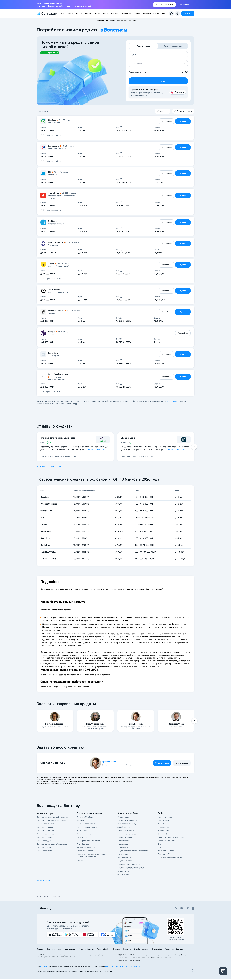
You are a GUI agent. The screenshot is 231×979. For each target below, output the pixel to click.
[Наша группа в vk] (181, 908)
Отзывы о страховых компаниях (171, 837)
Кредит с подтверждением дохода (130, 868)
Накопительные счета (85, 851)
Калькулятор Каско (44, 837)
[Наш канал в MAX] (175, 908)
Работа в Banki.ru (103, 949)
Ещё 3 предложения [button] (49, 278)
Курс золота (82, 860)
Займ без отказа (123, 827)
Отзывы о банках (165, 834)
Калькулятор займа (44, 851)
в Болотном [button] (113, 30)
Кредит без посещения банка (128, 864)
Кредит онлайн (123, 817)
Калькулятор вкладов (45, 824)
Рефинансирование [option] (173, 46)
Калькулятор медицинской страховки (52, 844)
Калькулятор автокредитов (48, 834)
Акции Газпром (83, 844)
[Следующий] (194, 447)
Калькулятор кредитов (46, 827)
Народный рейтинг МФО (167, 841)
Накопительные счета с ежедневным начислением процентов (91, 855)
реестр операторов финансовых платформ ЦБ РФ (122, 966)
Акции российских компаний (88, 841)
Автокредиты (122, 847)
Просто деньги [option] (143, 46)
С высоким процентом (86, 824)
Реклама (116, 949)
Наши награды (70, 949)
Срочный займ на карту (126, 824)
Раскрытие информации (174, 949)
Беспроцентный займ (125, 830)
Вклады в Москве (84, 834)
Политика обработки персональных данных (156, 958)
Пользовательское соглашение (129, 958)
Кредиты (47, 896)
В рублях (80, 820)
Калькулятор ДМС (44, 841)
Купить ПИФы (82, 830)
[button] (158, 63)
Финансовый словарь (166, 851)
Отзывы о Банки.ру (86, 949)
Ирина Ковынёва (109, 761)
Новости (161, 847)
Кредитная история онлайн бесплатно (132, 851)
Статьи (161, 844)
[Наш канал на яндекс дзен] (193, 908)
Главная (39, 896)
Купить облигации (84, 837)
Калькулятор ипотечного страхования (52, 820)
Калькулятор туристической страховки (52, 817)
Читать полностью (95, 449)
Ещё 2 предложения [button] (49, 135)
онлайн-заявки (173, 401)
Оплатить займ (123, 874)
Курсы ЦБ (162, 824)
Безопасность (123, 961)
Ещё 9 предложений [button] (49, 161)
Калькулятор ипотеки (45, 830)
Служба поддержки (141, 949)
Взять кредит (122, 854)
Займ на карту (123, 841)
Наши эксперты (134, 961)
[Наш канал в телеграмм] (187, 908)
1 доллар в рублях (165, 817)
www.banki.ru (44, 966)
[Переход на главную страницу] (47, 13)
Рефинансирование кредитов (129, 834)
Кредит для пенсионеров (127, 820)
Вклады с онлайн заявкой (87, 827)
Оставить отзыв (54, 466)
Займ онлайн (122, 844)
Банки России (163, 827)
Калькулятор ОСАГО (45, 847)
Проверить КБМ (164, 854)
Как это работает (54, 949)
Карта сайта (157, 949)
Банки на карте (164, 830)
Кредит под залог (124, 871)
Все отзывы (41, 466)
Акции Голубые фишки (86, 847)
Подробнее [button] (184, 5)
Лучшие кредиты (124, 857)
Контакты (127, 949)
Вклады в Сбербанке (85, 817)
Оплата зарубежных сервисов (170, 857)
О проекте (40, 949)
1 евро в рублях (164, 820)
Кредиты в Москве (124, 837)
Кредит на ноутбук (124, 861)
